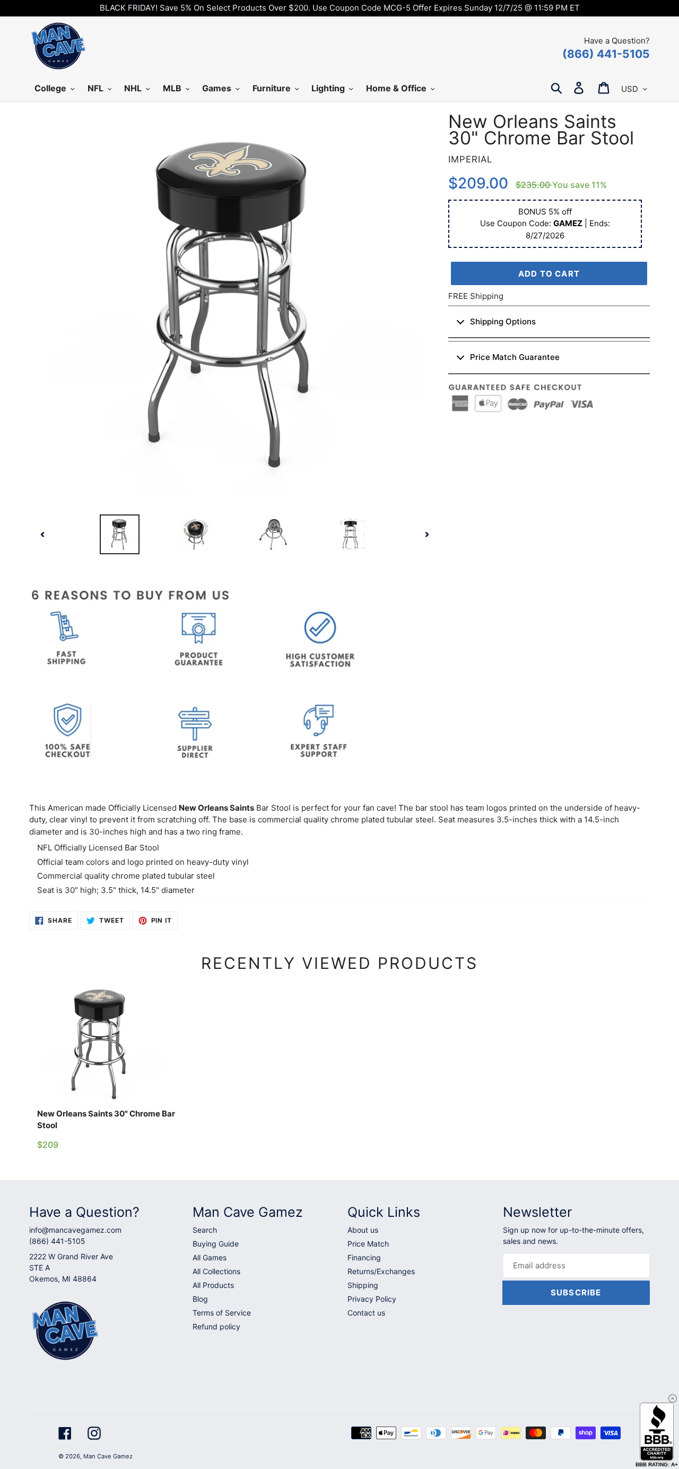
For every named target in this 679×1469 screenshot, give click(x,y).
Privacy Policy (371, 1298)
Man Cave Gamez (108, 1456)
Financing (364, 1257)
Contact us (366, 1312)
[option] (119, 534)
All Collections (216, 1271)
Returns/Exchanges (381, 1271)
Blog (200, 1298)
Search (205, 1229)
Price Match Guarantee (515, 357)
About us (362, 1229)
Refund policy (216, 1326)
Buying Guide (216, 1243)
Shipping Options (503, 321)
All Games (210, 1257)
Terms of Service (222, 1312)
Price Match (368, 1243)
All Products (213, 1285)
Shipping (362, 1285)
